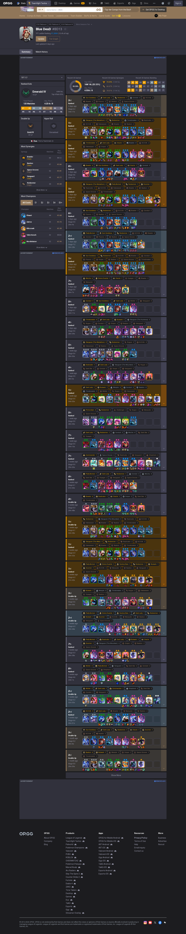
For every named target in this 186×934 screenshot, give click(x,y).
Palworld (69, 844)
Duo (67, 900)
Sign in (178, 3)
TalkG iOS (103, 867)
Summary (26, 52)
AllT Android (104, 844)
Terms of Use (140, 841)
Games (69, 897)
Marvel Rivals (71, 867)
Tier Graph (53, 39)
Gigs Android (104, 857)
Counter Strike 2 (73, 877)
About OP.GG (49, 838)
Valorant (69, 851)
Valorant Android (106, 851)
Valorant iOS (104, 854)
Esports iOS (104, 874)
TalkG (68, 903)
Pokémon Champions (75, 848)
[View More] (154, 3)
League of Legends (74, 838)
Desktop (69, 893)
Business (162, 838)
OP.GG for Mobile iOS (107, 841)
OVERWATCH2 (72, 861)
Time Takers (71, 890)
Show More (40, 190)
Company (48, 841)
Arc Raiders (71, 870)
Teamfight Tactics (39, 3)
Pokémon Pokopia (73, 864)
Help (136, 844)
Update (41, 39)
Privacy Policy (140, 838)
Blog (46, 844)
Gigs (67, 910)
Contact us (139, 851)
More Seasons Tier (83, 24)
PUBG (68, 854)
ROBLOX (69, 857)
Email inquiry (139, 848)
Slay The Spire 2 (73, 874)
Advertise (162, 841)
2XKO (68, 887)
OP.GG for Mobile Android (109, 838)
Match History (42, 52)
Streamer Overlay (73, 913)
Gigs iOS (102, 861)
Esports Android (105, 870)
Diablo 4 (69, 883)
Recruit (161, 844)
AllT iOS (102, 848)
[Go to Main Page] (8, 3)
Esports (69, 906)
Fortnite (69, 880)
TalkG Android (105, 864)
